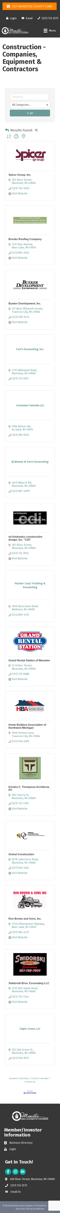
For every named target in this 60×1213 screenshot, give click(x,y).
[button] (7, 130)
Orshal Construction (21, 854)
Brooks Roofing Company (25, 239)
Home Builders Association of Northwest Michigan (27, 726)
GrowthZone (38, 1208)
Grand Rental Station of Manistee (29, 660)
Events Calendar (39, 1078)
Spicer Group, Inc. (19, 174)
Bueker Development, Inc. (24, 303)
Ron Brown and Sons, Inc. (25, 918)
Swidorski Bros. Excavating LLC (28, 983)
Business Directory (19, 1078)
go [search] (31, 113)
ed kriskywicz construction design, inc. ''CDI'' (25, 538)
